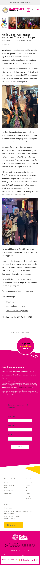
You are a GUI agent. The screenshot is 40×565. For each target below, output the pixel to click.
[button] (28, 10)
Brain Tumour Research (22, 551)
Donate (6, 482)
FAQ (5, 488)
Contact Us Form (18, 394)
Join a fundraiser (9, 485)
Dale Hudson (7, 78)
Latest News (8, 493)
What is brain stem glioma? (17, 310)
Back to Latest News (21, 333)
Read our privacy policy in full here (24, 387)
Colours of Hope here (24, 291)
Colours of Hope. (27, 63)
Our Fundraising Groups (15, 306)
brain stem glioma (18, 60)
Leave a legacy (8, 490)
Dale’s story (11, 302)
